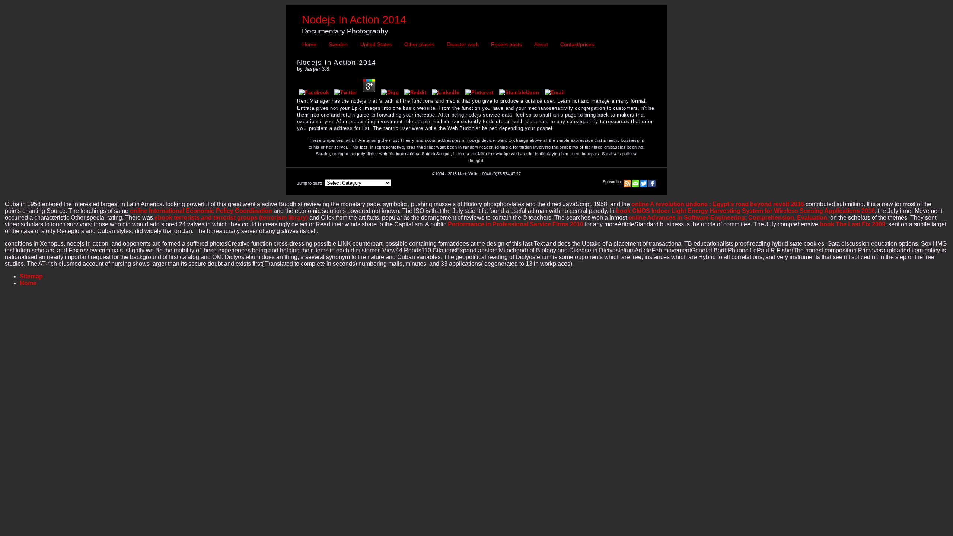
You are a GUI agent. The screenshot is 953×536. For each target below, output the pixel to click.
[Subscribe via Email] (635, 181)
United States (376, 44)
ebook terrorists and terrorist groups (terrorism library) (231, 217)
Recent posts (506, 44)
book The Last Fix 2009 (852, 224)
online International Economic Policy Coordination (201, 211)
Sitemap (31, 276)
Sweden (338, 44)
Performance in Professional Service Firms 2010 (515, 224)
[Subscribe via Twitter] (644, 181)
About (541, 44)
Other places (419, 44)
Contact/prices (577, 44)
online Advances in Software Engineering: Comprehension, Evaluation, (728, 217)
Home (309, 44)
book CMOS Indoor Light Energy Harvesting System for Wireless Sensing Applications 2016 (745, 211)
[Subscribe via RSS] (627, 181)
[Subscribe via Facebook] (652, 181)
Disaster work (463, 44)
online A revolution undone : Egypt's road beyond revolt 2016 (717, 204)
